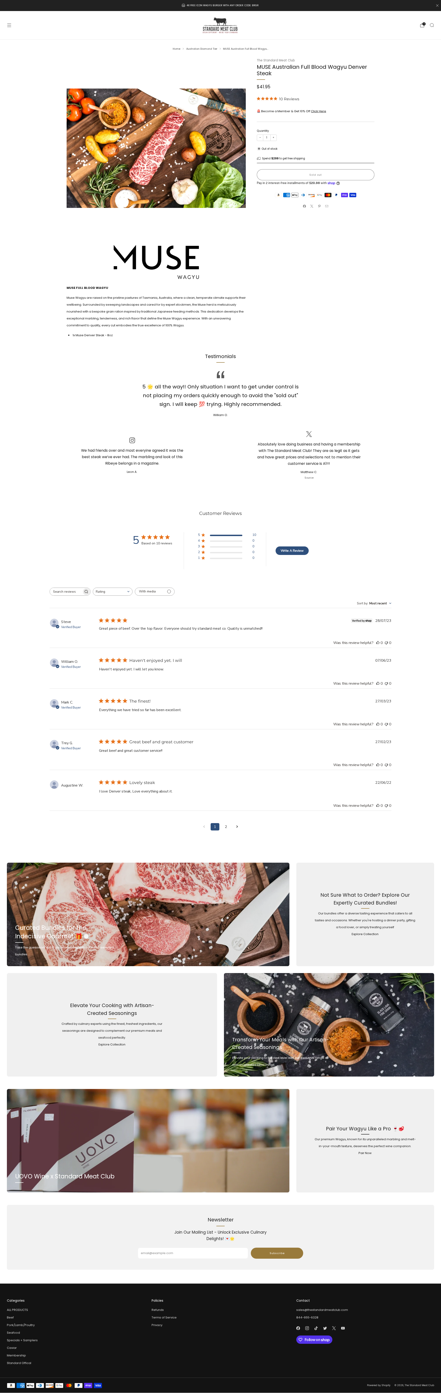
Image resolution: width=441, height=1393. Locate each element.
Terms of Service (164, 1317)
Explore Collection (365, 934)
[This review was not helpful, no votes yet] (386, 642)
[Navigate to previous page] (204, 826)
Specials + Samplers (22, 1340)
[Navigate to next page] (237, 826)
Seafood (13, 1332)
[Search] (432, 25)
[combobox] (113, 592)
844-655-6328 (307, 1317)
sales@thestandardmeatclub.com (322, 1310)
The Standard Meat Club (276, 60)
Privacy (157, 1325)
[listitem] (220, 5)
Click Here (318, 111)
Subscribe (277, 1253)
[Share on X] (312, 206)
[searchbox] (66, 591)
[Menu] (9, 25)
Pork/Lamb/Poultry (21, 1325)
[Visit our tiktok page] (315, 1328)
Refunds (158, 1310)
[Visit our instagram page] (306, 1328)
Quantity (263, 131)
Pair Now (365, 1153)
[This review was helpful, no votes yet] (377, 642)
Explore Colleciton (112, 1044)
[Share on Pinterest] (319, 206)
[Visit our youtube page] (342, 1328)
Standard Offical (19, 1363)
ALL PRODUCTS (17, 1310)
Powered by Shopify (378, 1385)
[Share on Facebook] (304, 206)
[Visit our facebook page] (298, 1328)
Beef (10, 1317)
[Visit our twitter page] (324, 1328)
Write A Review (292, 551)
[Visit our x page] (333, 1328)
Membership (16, 1355)
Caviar (12, 1348)
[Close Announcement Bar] (437, 5)
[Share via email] (327, 206)
